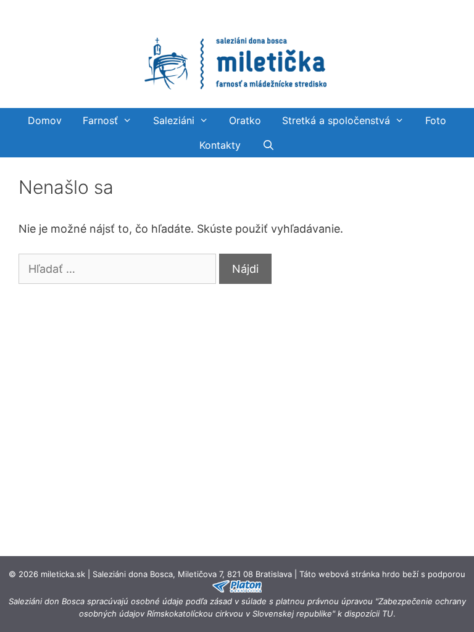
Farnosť (100, 120)
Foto (435, 120)
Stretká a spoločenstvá (336, 120)
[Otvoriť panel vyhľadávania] (268, 145)
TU (387, 613)
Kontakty (220, 145)
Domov (45, 120)
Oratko (245, 120)
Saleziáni (173, 120)
